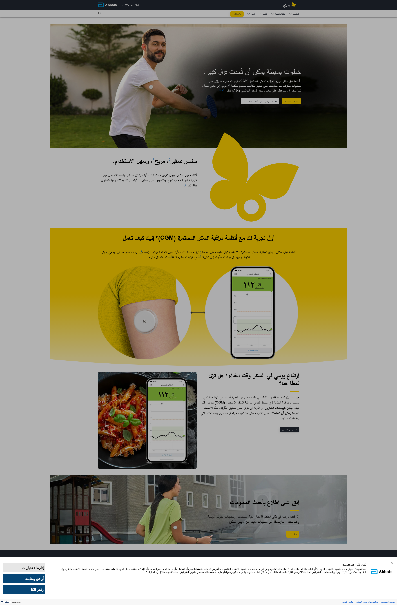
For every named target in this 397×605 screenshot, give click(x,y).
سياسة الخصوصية (388, 602)
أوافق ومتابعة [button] (34, 578)
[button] (392, 562)
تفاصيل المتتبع (347, 602)
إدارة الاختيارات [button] (33, 568)
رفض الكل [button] (36, 589)
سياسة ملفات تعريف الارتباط (367, 602)
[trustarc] (6, 602)
